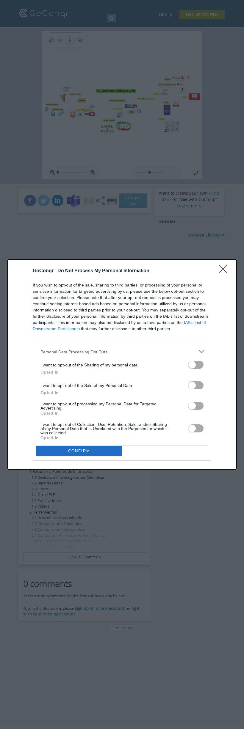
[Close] (225, 271)
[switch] (196, 365)
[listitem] (122, 352)
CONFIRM (79, 451)
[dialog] (122, 364)
